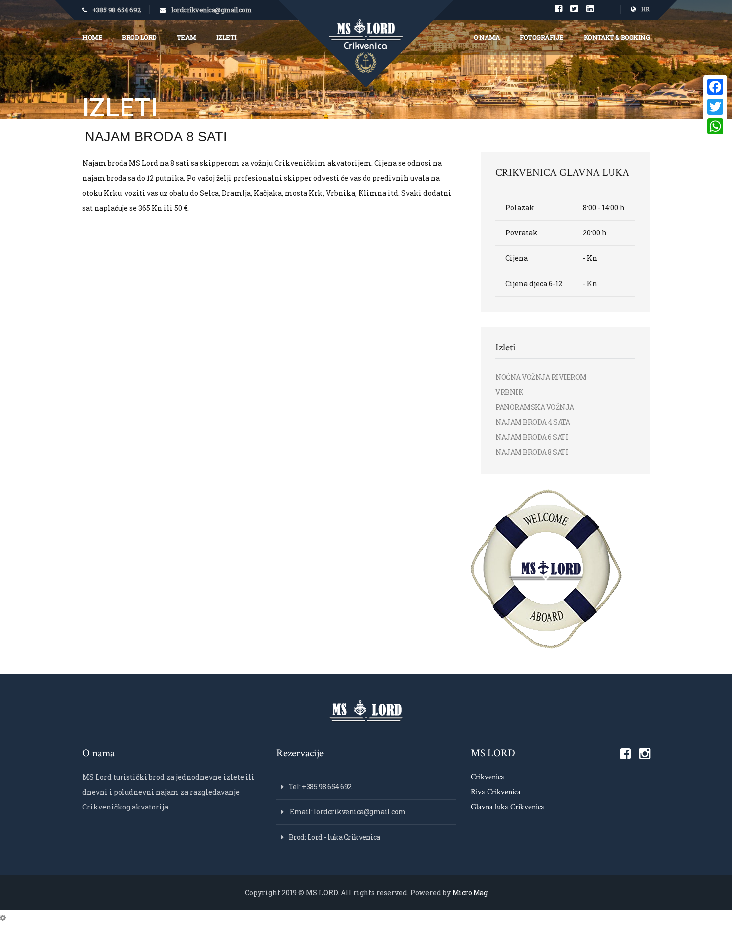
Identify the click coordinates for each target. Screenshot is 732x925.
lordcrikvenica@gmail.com (211, 9)
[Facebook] (715, 87)
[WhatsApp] (715, 126)
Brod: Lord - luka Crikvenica (334, 837)
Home (92, 37)
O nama (487, 37)
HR (645, 9)
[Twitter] (715, 106)
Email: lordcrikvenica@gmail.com (347, 811)
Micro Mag (470, 892)
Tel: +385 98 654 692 (320, 786)
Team (186, 37)
